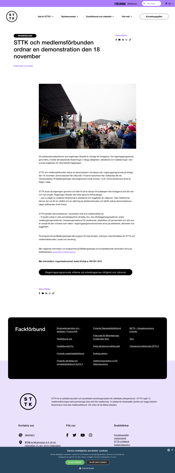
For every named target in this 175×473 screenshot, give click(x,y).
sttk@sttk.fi (30, 435)
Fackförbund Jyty (64, 338)
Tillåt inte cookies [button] (98, 462)
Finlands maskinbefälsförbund (70, 353)
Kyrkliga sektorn (100, 353)
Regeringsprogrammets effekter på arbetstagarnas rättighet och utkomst (85, 272)
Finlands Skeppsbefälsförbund (107, 328)
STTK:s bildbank (121, 441)
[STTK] (11, 16)
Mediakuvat (132, 3)
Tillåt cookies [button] (74, 462)
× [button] (172, 450)
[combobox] (151, 3)
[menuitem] (170, 3)
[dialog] (87, 460)
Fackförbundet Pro (65, 346)
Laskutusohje (120, 438)
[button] (87, 468)
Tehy (132, 338)
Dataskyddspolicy (122, 444)
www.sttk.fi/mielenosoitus (64, 251)
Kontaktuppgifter (154, 16)
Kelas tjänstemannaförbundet (106, 346)
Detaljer (114, 457)
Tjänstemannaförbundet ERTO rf (144, 346)
